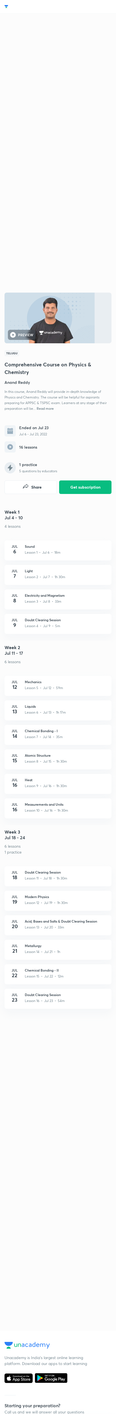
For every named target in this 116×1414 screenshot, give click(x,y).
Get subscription (85, 487)
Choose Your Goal (29, 6)
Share (36, 487)
